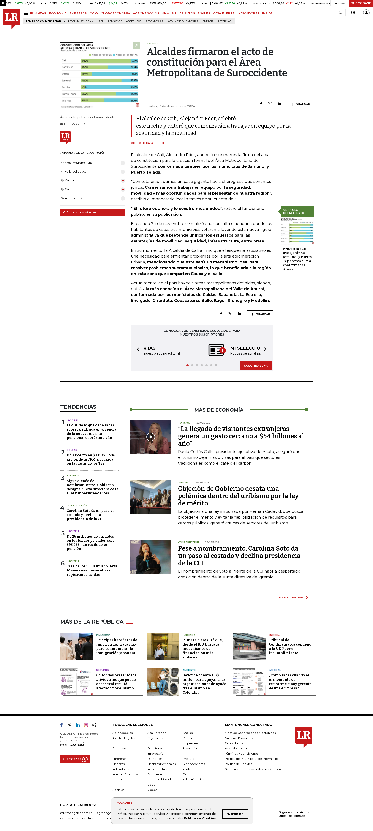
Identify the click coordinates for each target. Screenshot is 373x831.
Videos (152, 789)
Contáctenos (234, 743)
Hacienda (73, 475)
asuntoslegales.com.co (76, 813)
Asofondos (133, 21)
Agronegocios (122, 732)
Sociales (118, 789)
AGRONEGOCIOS (146, 13)
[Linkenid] (79, 726)
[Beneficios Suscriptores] (353, 12)
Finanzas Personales (161, 764)
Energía (208, 21)
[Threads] (96, 726)
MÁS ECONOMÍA (291, 597)
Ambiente (189, 669)
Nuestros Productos (239, 738)
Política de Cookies (200, 818)
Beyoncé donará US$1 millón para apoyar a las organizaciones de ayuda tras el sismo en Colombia (204, 684)
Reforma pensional (81, 21)
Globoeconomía (194, 764)
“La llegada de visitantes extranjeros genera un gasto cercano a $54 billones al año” (241, 436)
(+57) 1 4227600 (72, 744)
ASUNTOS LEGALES (194, 13)
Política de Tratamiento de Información (252, 758)
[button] (137, 350)
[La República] (11, 19)
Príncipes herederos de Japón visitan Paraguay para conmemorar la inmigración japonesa (116, 646)
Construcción (77, 505)
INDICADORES (248, 13)
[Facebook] (261, 104)
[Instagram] (87, 726)
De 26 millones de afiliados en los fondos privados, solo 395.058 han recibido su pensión (91, 542)
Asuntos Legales (123, 738)
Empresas (119, 758)
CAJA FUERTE (223, 13)
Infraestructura (157, 769)
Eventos (188, 758)
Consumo (119, 748)
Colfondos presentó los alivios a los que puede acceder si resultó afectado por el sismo (116, 681)
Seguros (102, 669)
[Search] (340, 13)
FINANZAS (38, 13)
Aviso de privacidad (238, 748)
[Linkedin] (279, 104)
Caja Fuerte (155, 738)
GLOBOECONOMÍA (115, 13)
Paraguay (103, 634)
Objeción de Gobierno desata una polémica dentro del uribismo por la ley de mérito (238, 496)
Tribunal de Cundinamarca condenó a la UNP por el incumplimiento (290, 646)
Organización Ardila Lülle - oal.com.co (293, 813)
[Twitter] (270, 104)
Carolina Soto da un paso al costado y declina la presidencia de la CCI (90, 515)
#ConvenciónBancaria (183, 21)
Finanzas (118, 764)
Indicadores (120, 769)
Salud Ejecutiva (193, 779)
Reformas (224, 21)
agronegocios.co (109, 813)
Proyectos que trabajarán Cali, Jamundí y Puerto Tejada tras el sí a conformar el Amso (297, 259)
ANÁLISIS (169, 13)
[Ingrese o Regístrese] (366, 12)
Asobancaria (154, 21)
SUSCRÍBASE (361, 3)
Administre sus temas (81, 212)
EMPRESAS (78, 13)
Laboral (72, 420)
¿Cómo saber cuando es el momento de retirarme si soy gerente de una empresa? (290, 681)
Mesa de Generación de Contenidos (250, 732)
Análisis (188, 732)
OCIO (94, 13)
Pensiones (115, 21)
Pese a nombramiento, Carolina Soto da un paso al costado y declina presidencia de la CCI (239, 556)
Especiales (154, 758)
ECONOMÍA (57, 13)
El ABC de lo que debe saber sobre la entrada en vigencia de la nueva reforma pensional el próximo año (92, 431)
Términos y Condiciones (241, 753)
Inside (187, 769)
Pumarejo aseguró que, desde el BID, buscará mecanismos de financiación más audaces (203, 648)
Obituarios (154, 774)
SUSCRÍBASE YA (256, 365)
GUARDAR (302, 104)
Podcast (118, 779)
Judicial (274, 634)
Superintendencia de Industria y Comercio (254, 769)
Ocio (186, 774)
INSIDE (267, 13)
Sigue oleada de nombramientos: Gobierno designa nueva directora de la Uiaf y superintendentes (93, 487)
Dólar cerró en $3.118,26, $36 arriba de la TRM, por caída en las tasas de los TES (91, 459)
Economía (190, 748)
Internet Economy (125, 774)
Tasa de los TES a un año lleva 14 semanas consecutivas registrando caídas (92, 570)
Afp (101, 21)
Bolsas (72, 449)
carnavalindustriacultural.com (80, 818)
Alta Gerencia (156, 732)
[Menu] (26, 13)
